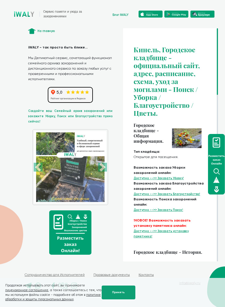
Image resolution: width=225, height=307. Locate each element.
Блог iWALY (120, 15)
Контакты (146, 275)
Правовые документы (111, 275)
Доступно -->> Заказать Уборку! (159, 178)
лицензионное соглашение (26, 290)
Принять (118, 292)
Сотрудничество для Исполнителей (55, 275)
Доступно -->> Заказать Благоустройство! (167, 194)
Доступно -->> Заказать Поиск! (158, 210)
